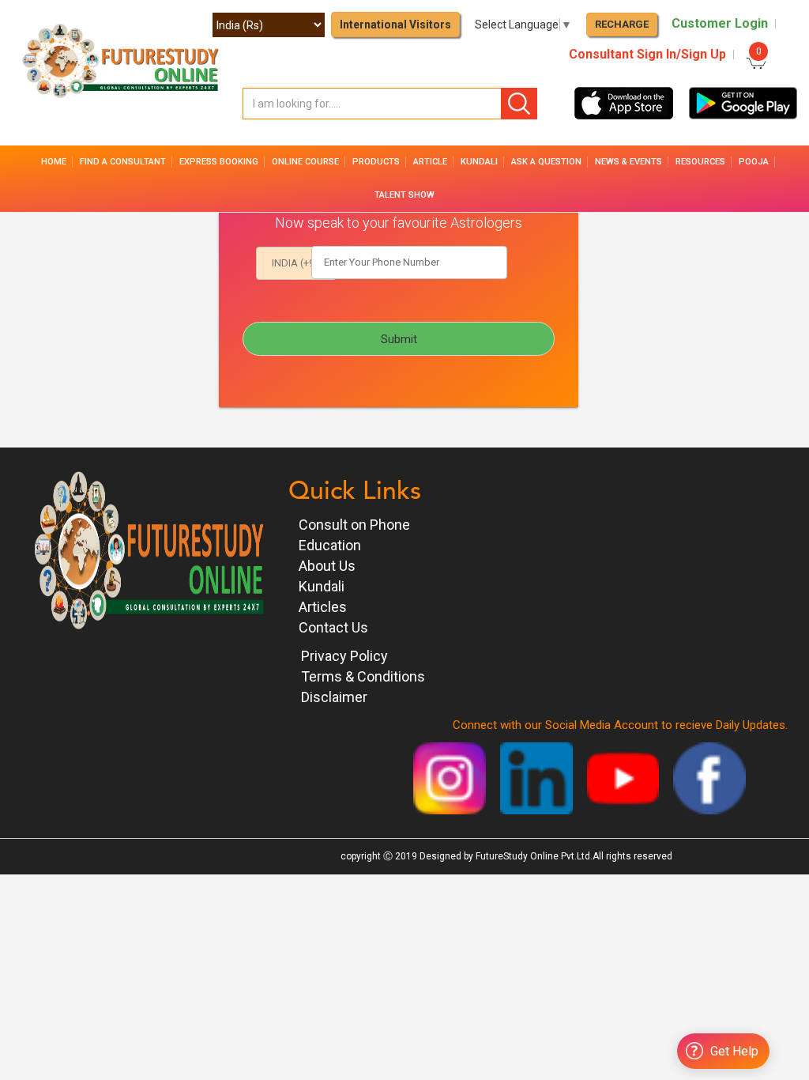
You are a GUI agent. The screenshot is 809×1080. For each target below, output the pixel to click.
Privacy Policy (344, 656)
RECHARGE (622, 24)
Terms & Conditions (363, 676)
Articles (323, 607)
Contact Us (333, 627)
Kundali (321, 586)
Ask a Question (546, 162)
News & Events (628, 162)
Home (53, 162)
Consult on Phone (354, 524)
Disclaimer (334, 697)
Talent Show (404, 195)
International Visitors (395, 24)
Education (330, 545)
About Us (327, 565)
